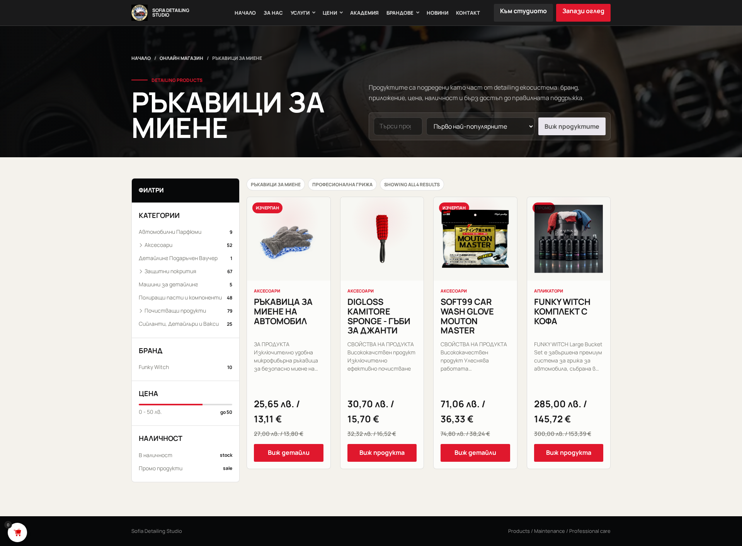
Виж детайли (289, 452)
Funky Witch (185, 367)
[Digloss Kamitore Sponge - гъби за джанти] (382, 239)
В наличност (185, 455)
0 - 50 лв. (185, 411)
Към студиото (523, 11)
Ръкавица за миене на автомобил (283, 311)
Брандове (400, 12)
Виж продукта (382, 452)
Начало (245, 12)
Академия (364, 12)
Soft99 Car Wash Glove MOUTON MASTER (467, 316)
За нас (273, 12)
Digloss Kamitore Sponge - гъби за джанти (378, 316)
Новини (437, 12)
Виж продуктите (572, 126)
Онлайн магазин (181, 58)
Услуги (300, 12)
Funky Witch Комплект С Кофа (562, 311)
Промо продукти (185, 468)
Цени (330, 12)
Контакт (468, 12)
